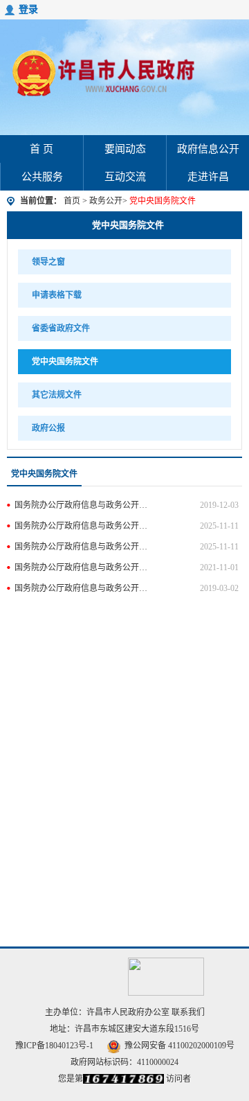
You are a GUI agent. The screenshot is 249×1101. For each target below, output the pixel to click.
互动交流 (125, 176)
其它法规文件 (57, 395)
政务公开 (105, 201)
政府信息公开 (208, 149)
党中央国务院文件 (128, 225)
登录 (28, 9)
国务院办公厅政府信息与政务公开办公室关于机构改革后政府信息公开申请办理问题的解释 (82, 588)
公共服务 (42, 176)
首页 (72, 201)
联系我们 (188, 1012)
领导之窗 (48, 262)
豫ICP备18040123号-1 (54, 1045)
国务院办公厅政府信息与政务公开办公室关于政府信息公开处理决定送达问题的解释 (82, 526)
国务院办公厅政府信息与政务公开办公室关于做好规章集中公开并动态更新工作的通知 (82, 567)
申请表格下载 (57, 295)
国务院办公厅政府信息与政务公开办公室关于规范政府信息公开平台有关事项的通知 (82, 505)
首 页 (41, 149)
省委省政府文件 (61, 328)
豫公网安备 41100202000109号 (179, 1045)
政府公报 (48, 428)
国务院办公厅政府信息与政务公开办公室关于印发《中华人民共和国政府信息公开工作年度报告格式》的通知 (82, 547)
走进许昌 (208, 176)
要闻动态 (125, 149)
